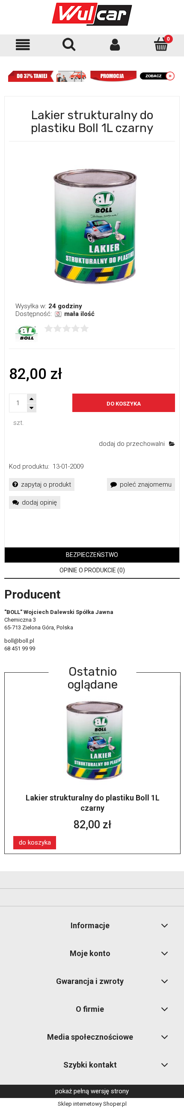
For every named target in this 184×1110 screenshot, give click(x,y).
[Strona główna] (92, 14)
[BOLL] (26, 333)
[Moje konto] (115, 45)
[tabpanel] (92, 621)
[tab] (92, 555)
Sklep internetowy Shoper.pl (92, 1104)
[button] (23, 45)
